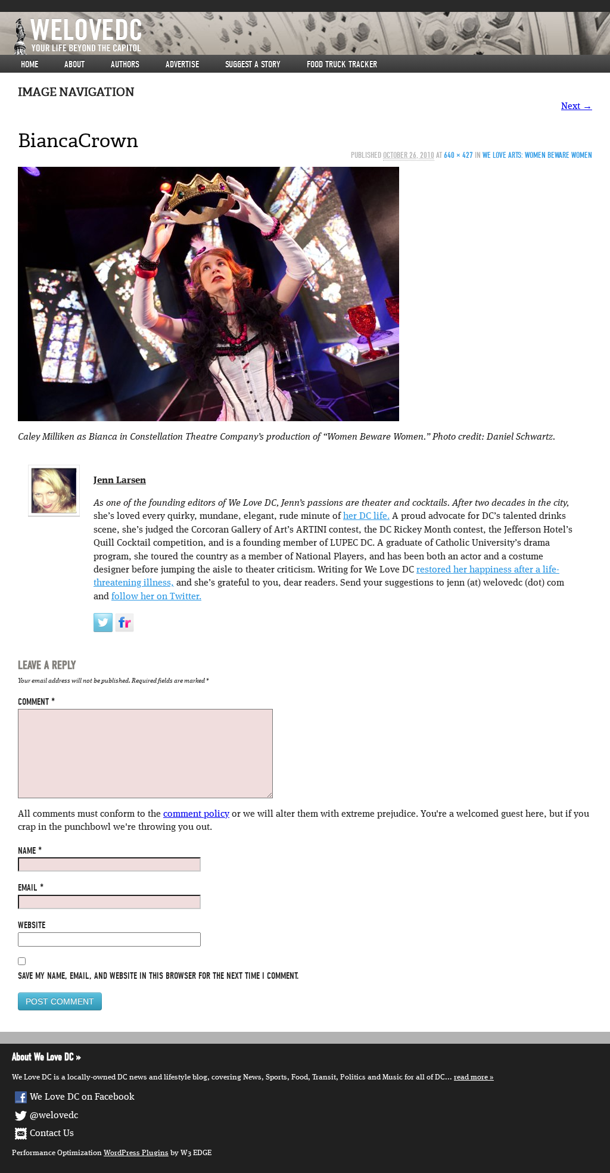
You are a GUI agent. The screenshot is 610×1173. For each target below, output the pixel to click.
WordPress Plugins (136, 1153)
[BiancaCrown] (208, 294)
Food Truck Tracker (342, 64)
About (74, 64)
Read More (471, 1077)
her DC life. (366, 516)
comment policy (196, 814)
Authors (125, 64)
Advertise (182, 64)
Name (30, 850)
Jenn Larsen (120, 481)
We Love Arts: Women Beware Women (537, 155)
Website (31, 925)
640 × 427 (458, 155)
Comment (36, 701)
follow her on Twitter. (156, 597)
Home (29, 64)
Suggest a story (253, 64)
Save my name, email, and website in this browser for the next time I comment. (158, 975)
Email (30, 887)
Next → (576, 106)
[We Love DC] (311, 36)
